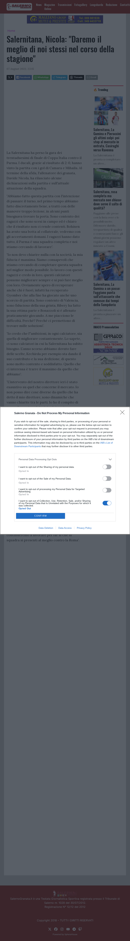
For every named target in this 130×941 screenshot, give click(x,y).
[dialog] (65, 470)
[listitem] (65, 459)
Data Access (65, 528)
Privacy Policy (84, 528)
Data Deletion (46, 528)
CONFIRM (40, 516)
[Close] (123, 413)
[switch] (107, 467)
